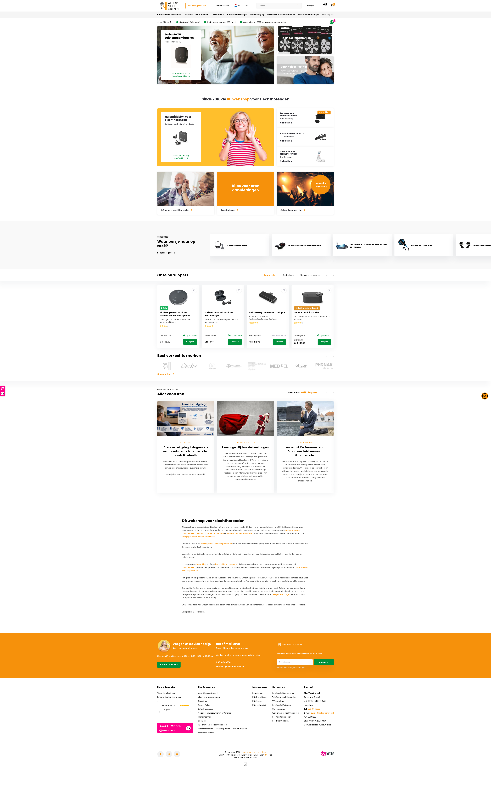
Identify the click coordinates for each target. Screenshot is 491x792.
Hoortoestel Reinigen (237, 14)
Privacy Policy (204, 705)
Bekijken (190, 341)
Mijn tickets (257, 701)
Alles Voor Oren (249, 752)
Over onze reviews (206, 732)
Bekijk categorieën (166, 253)
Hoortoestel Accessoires (169, 14)
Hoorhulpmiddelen (330, 14)
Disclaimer (203, 701)
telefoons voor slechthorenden (210, 533)
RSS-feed (262, 752)
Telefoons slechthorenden (196, 14)
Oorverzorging (257, 14)
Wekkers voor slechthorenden (281, 14)
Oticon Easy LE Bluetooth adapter (267, 312)
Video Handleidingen (166, 693)
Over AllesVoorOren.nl (207, 693)
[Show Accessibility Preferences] (484, 396)
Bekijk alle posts (308, 392)
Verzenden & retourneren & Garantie (214, 713)
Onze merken (164, 374)
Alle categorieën (196, 5)
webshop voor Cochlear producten (216, 543)
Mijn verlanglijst (259, 705)
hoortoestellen (188, 567)
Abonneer (323, 662)
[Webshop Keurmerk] (327, 753)
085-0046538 (223, 662)
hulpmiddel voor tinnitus (226, 564)
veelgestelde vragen (281, 594)
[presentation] (327, 261)
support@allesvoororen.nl (230, 666)
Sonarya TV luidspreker (307, 312)
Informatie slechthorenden (169, 697)
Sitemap (202, 721)
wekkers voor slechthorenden (240, 533)
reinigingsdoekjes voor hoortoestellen (198, 536)
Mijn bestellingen (259, 697)
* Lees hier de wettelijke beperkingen (291, 667)
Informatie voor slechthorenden (212, 725)
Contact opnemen (169, 664)
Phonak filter (200, 564)
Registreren (257, 693)
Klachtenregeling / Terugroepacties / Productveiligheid (222, 729)
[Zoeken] (298, 6)
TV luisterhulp (217, 14)
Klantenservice (222, 5)
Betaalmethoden (205, 709)
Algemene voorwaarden (209, 697)
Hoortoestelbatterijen (308, 14)
